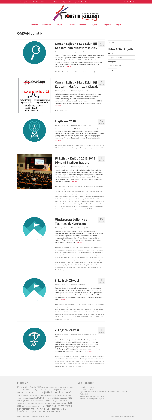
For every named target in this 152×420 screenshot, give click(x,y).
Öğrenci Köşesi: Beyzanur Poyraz (92, 398)
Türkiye (69, 400)
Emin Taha (63, 390)
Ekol (56, 358)
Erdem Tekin (76, 358)
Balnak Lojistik (59, 356)
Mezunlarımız (47, 395)
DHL (24, 390)
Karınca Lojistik (79, 145)
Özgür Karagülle (100, 314)
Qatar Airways (58, 147)
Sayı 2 (94, 334)
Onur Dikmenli (91, 314)
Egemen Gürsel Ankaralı (42, 390)
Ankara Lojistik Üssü (91, 186)
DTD (76, 307)
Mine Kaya (99, 312)
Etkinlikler (80, 228)
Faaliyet (65, 194)
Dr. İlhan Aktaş (80, 356)
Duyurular (80, 90)
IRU (95, 309)
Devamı (68, 67)
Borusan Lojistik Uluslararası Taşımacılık (82, 189)
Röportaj (39, 397)
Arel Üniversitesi (60, 304)
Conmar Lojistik (91, 304)
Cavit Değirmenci (62, 191)
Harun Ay (83, 252)
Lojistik (70, 199)
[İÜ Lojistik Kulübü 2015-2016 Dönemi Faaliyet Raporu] (34, 171)
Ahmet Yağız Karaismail (67, 186)
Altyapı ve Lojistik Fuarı (79, 186)
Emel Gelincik (61, 358)
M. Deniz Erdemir (64, 361)
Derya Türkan (73, 356)
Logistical (80, 334)
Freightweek (73, 194)
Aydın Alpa (72, 247)
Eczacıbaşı (89, 307)
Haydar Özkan (76, 309)
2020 (43, 387)
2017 (39, 387)
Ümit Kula (73, 267)
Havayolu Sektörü (91, 194)
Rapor (93, 201)
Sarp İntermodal (66, 147)
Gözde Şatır (58, 71)
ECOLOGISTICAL (82, 307)
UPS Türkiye (87, 267)
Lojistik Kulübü (64, 52)
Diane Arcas (97, 250)
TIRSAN (85, 317)
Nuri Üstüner (63, 201)
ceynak (57, 145)
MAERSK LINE (77, 312)
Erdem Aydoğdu (69, 358)
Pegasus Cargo (78, 201)
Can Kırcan (66, 356)
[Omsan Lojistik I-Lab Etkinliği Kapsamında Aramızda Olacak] (34, 95)
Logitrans (37, 393)
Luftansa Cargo (87, 145)
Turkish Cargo (74, 147)
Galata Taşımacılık (71, 145)
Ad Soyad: (112, 62)
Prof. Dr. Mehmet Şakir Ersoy (77, 363)
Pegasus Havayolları (87, 201)
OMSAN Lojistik (77, 71)
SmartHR (83, 204)
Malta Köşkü (90, 199)
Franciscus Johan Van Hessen (66, 252)
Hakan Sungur (83, 358)
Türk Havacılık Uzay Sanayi (66, 206)
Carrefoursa (57, 250)
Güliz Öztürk (76, 252)
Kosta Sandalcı (60, 199)
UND (102, 147)
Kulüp (66, 199)
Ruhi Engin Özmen (64, 317)
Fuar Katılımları (82, 125)
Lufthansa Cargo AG (81, 199)
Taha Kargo (97, 204)
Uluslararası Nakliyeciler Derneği (75, 209)
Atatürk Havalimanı (59, 189)
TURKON (98, 317)
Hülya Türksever (98, 358)
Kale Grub (60, 312)
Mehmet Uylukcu (31, 395)
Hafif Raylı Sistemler (81, 194)
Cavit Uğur (78, 304)
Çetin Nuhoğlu (64, 250)
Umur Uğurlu (80, 267)
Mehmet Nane (66, 257)
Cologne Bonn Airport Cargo (74, 191)
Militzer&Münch (97, 199)
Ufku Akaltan (96, 265)
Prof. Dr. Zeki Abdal (89, 363)
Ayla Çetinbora (68, 189)
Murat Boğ (82, 257)
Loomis (74, 199)
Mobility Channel (59, 314)
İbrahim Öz (90, 309)
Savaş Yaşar (96, 262)
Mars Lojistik (84, 312)
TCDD (70, 398)
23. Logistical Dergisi (26, 387)
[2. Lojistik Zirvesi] (34, 339)
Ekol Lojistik (96, 191)
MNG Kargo (78, 361)
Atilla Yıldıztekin (59, 387)
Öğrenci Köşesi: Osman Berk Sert (92, 396)
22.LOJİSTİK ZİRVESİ (87, 387)
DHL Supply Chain (62, 307)
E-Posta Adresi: (114, 54)
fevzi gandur (63, 145)
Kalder (56, 312)
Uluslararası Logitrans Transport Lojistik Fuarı (89, 147)
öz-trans (102, 145)
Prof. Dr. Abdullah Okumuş (93, 260)
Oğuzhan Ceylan (69, 71)
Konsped (57, 361)
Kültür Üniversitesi (68, 312)
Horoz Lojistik (90, 358)
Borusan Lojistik (98, 247)
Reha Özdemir (71, 262)
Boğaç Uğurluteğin (88, 247)
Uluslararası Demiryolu (86, 206)
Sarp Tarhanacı (66, 204)
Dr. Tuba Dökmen (99, 356)
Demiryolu (20, 390)
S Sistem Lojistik (59, 204)
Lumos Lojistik (21, 395)
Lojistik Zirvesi (82, 284)
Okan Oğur (96, 257)
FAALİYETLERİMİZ (86, 389)
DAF (96, 304)
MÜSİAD (57, 201)
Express (61, 194)
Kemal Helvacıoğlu (92, 255)
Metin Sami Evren (92, 312)
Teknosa (82, 265)
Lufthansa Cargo (59, 257)
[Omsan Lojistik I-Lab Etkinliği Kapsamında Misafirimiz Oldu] (34, 52)
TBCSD (78, 317)
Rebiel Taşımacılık (100, 201)
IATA (97, 194)
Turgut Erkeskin (88, 265)
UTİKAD (91, 209)
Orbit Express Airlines (95, 361)
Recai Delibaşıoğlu (99, 363)
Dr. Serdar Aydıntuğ (89, 356)
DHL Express (89, 191)
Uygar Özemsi (62, 319)
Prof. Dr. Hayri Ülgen (65, 363)
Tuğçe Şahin (61, 401)
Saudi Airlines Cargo (76, 204)
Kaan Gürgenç (99, 309)
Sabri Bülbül (73, 317)
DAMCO (84, 191)
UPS (87, 209)
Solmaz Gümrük (90, 204)
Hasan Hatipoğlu (90, 252)
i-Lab (57, 110)
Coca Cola (84, 304)
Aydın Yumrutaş (79, 247)
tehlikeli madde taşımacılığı (88, 71)
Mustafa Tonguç (89, 257)
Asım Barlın (66, 247)
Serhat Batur (58, 366)
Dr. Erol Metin (71, 307)
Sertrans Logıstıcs (61, 398)
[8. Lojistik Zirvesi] (34, 289)
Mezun (40, 395)
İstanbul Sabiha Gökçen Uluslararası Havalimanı (75, 255)
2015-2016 (58, 186)
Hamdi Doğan (69, 309)
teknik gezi (22, 400)
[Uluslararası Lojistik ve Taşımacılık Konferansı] (34, 228)
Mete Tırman (72, 361)
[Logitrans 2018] (34, 130)
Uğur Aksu (72, 366)
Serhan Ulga (62, 265)
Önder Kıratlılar (83, 314)
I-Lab (79, 52)
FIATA (68, 194)
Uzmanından (29, 406)
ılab (63, 71)
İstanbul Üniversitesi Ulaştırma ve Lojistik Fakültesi (87, 196)
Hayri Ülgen (84, 309)
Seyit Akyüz (68, 265)
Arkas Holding (99, 186)
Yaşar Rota (69, 319)
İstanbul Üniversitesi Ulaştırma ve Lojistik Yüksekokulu (41, 410)
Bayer (66, 304)
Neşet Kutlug (67, 314)
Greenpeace (62, 309)
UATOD (67, 366)
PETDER (57, 317)
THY (58, 206)
